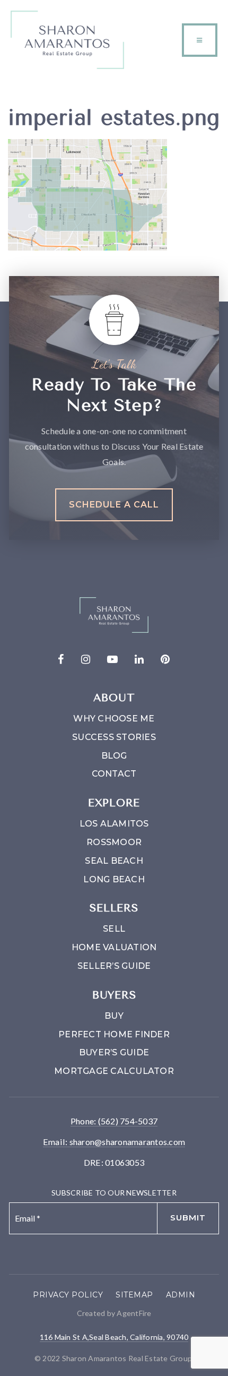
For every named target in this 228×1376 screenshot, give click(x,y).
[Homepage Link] (67, 38)
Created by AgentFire (114, 1313)
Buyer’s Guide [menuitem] (114, 1052)
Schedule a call (114, 505)
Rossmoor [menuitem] (114, 842)
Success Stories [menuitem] (114, 737)
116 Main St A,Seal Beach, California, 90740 (114, 1336)
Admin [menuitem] (181, 1295)
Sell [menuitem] (114, 929)
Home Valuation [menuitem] (114, 947)
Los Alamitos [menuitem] (114, 824)
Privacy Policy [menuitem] (68, 1295)
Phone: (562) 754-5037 (114, 1121)
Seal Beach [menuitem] (114, 861)
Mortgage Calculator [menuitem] (114, 1071)
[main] (114, 165)
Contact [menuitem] (114, 774)
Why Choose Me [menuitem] (113, 718)
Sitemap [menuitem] (134, 1295)
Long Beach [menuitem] (114, 879)
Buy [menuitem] (114, 1016)
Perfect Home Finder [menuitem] (114, 1034)
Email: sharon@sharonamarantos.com (114, 1142)
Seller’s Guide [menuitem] (114, 966)
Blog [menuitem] (114, 756)
